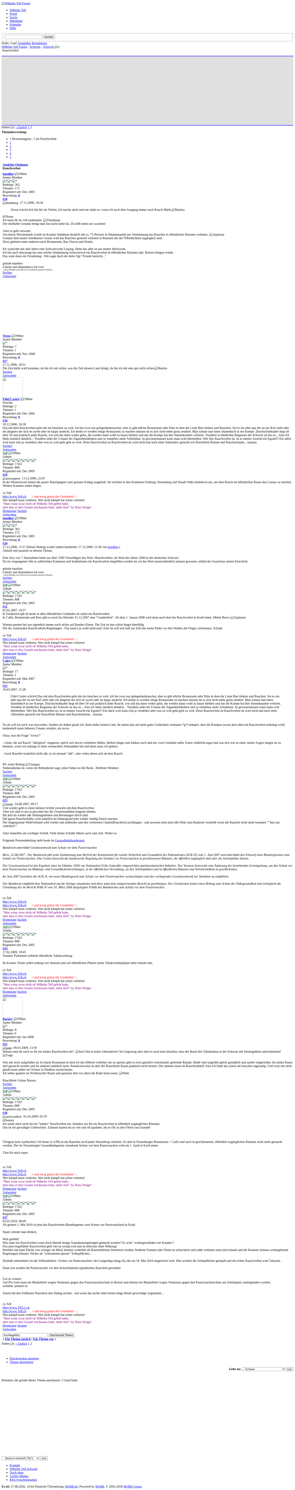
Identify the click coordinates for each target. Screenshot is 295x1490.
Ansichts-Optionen (15, 164)
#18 (5, 420)
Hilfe (13, 28)
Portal (13, 13)
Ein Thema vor (43, 1339)
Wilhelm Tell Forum (14, 46)
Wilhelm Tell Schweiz (24, 1469)
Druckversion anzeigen (24, 1358)
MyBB (99, 1486)
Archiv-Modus (19, 1476)
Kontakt (15, 1465)
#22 (5, 686)
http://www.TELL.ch (16, 1307)
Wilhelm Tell (18, 10)
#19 (5, 474)
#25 (5, 1044)
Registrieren (39, 43)
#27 (5, 1217)
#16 (5, 199)
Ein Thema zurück (18, 1339)
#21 (5, 606)
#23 (5, 800)
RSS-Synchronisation (23, 1479)
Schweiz (35, 46)
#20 (5, 543)
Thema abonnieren (21, 1362)
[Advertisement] (123, 89)
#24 (5, 948)
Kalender (15, 24)
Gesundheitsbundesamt (69, 840)
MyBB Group (132, 1486)
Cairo (6, 660)
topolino (8, 174)
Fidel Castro (11, 399)
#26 (5, 1112)
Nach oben (16, 1472)
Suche (13, 17)
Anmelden (24, 43)
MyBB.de (71, 1486)
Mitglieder (16, 21)
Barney (8, 1019)
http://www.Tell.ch (14, 496)
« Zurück (21, 127)
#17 (5, 361)
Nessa (6, 335)
